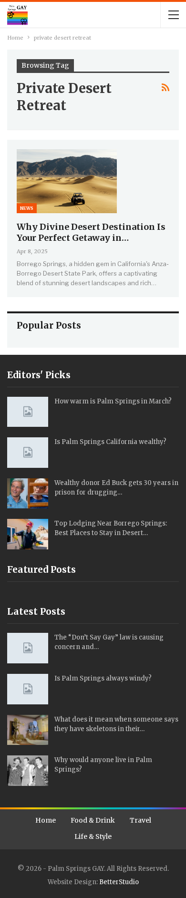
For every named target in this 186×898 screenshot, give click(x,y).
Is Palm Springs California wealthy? (110, 442)
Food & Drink (93, 820)
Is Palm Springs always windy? (103, 678)
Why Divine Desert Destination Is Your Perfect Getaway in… (91, 232)
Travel (140, 820)
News (26, 208)
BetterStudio (119, 882)
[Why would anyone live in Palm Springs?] (27, 770)
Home (45, 820)
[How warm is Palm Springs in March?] (27, 412)
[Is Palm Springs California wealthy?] (27, 452)
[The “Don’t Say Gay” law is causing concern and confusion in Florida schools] (27, 648)
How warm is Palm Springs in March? (113, 401)
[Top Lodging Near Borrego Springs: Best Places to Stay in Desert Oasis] (27, 534)
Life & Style (93, 836)
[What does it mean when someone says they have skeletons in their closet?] (27, 730)
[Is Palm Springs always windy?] (27, 689)
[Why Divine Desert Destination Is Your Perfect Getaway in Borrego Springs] (67, 181)
